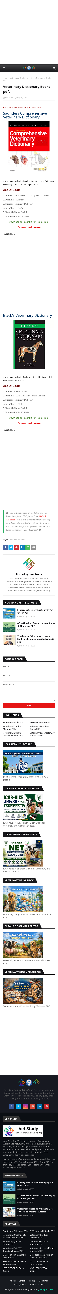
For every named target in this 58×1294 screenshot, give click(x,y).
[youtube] (32, 1106)
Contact (22, 1280)
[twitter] (18, 1106)
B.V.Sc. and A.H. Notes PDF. (15, 1231)
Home (6, 78)
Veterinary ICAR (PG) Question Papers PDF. (13, 734)
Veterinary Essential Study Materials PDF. (42, 734)
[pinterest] (46, 1106)
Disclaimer (43, 1280)
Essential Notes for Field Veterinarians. (14, 1263)
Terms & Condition (37, 1284)
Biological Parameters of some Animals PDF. (41, 1256)
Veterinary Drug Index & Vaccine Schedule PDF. (14, 1236)
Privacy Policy (20, 1284)
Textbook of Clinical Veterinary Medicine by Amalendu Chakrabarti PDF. (35, 639)
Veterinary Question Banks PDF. (39, 727)
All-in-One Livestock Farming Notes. (39, 1263)
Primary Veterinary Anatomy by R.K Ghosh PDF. (35, 611)
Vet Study (9, 97)
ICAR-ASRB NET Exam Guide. (39, 1269)
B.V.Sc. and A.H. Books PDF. (42, 1231)
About (12, 1280)
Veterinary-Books (17, 78)
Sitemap (32, 1280)
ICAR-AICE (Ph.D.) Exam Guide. (13, 1269)
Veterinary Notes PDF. (40, 722)
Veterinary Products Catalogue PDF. (39, 1236)
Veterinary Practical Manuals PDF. (12, 727)
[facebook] (11, 1106)
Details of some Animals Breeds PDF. (14, 1256)
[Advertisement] (29, 32)
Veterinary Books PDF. (13, 722)
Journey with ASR (45, 1289)
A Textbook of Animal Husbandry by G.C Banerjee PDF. (36, 624)
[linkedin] (39, 1106)
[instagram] (25, 1106)
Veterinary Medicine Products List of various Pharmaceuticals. (35, 1210)
